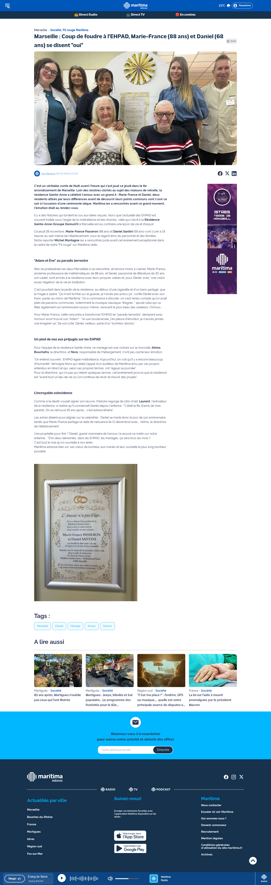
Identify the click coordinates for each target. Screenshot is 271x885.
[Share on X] (227, 173)
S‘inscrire (163, 750)
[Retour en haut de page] (253, 860)
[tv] (133, 789)
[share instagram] (233, 777)
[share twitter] (241, 777)
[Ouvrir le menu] (26, 6)
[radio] (108, 789)
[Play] (61, 878)
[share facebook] (226, 777)
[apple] (130, 836)
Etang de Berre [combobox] (38, 876)
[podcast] (161, 789)
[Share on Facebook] (220, 173)
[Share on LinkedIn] (234, 173)
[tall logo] (135, 5)
